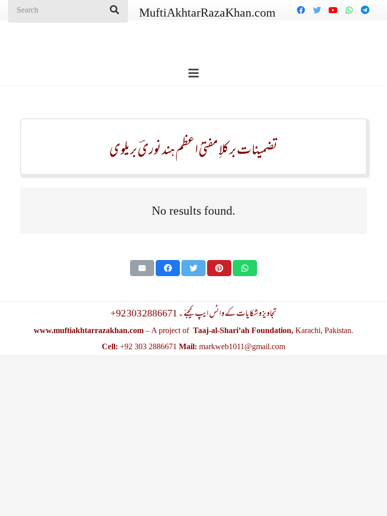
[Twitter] (317, 10)
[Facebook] (301, 10)
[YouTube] (333, 10)
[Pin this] (219, 268)
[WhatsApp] (349, 10)
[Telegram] (365, 10)
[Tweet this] (193, 268)
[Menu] (193, 73)
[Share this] (168, 268)
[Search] (114, 10)
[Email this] (142, 268)
